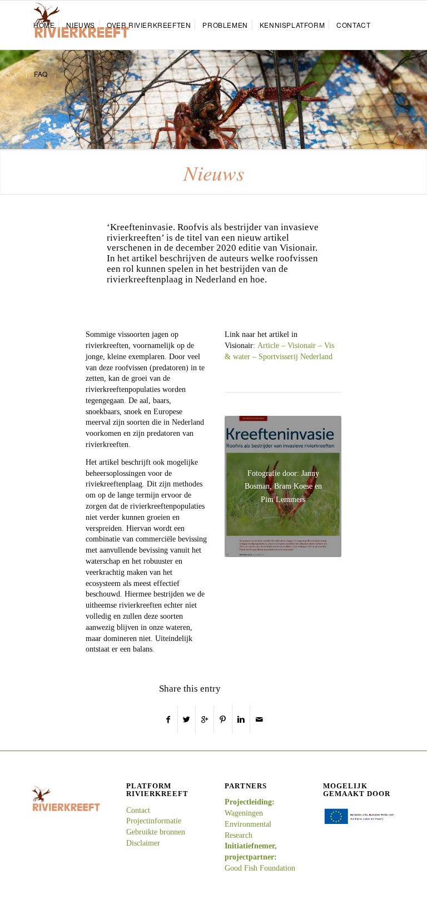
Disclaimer (143, 843)
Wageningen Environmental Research (248, 824)
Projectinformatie (153, 821)
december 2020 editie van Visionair (245, 247)
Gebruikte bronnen (155, 832)
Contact (138, 810)
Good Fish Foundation (260, 868)
